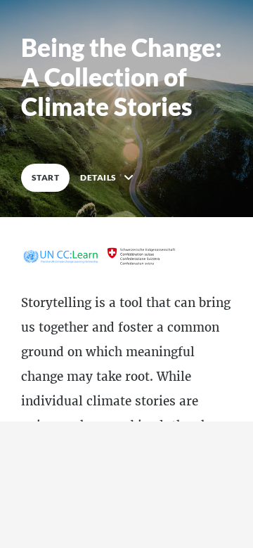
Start (45, 177)
